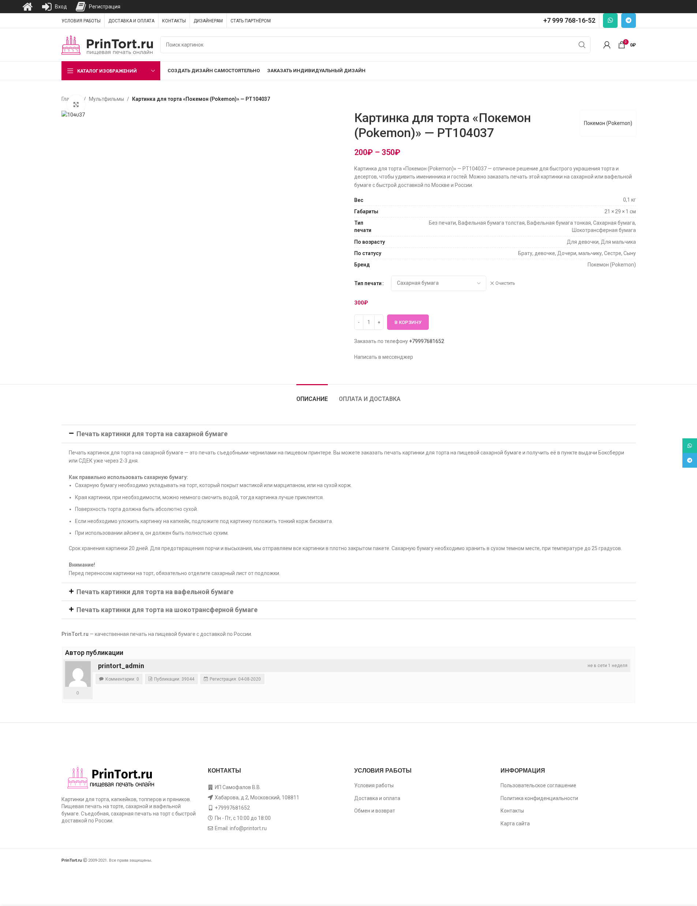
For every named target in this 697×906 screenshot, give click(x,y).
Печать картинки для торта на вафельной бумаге (154, 592)
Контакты (512, 811)
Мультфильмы (106, 99)
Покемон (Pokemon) (608, 123)
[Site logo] (107, 44)
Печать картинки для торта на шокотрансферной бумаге (167, 610)
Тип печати (368, 283)
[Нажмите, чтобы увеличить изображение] (76, 104)
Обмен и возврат (374, 811)
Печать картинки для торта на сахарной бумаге (152, 434)
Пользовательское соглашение (538, 785)
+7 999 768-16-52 (569, 20)
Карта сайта (515, 823)
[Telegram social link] (628, 20)
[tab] (312, 395)
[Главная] (27, 6)
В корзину (407, 322)
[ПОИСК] (582, 44)
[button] (348, 434)
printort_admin (121, 666)
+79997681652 (426, 341)
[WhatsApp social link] (610, 20)
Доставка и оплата (377, 798)
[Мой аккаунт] (607, 44)
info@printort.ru (248, 828)
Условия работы (374, 785)
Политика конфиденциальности (539, 798)
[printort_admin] (78, 674)
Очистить (505, 283)
